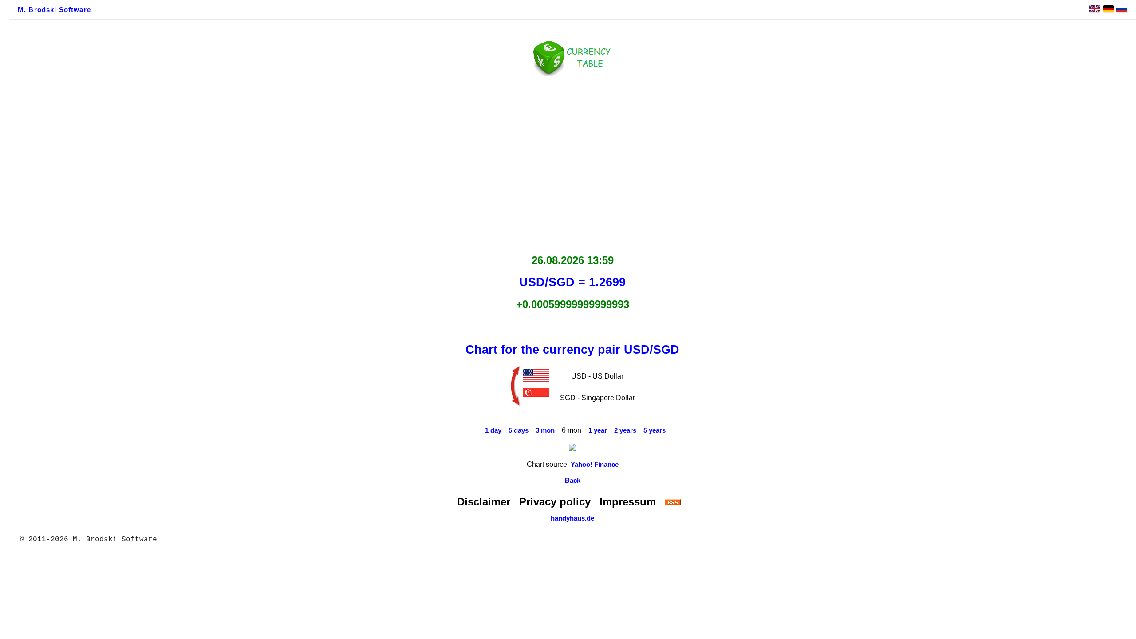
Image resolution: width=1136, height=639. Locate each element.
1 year (597, 430)
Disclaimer (483, 502)
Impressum (628, 502)
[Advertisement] (572, 163)
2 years (625, 430)
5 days (519, 430)
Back (572, 480)
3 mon (545, 430)
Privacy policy (555, 502)
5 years (654, 430)
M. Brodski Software (54, 9)
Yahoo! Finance (595, 464)
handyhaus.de (572, 518)
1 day (493, 430)
